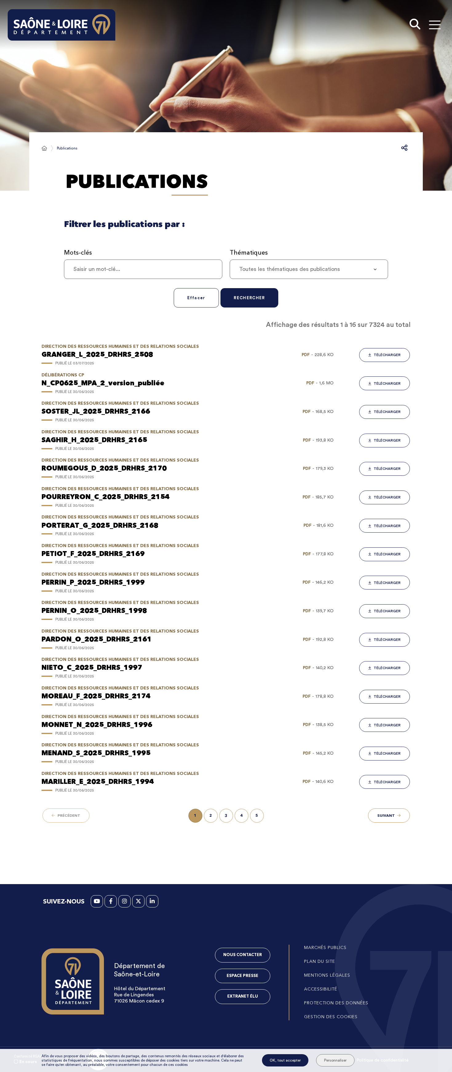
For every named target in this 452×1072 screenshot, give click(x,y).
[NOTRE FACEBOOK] (111, 901)
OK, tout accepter (285, 1060)
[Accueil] (44, 148)
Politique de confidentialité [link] (382, 1060)
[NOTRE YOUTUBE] (97, 901)
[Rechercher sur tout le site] (415, 25)
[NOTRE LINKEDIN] (152, 901)
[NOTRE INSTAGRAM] (124, 901)
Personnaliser (335, 1060)
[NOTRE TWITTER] (138, 901)
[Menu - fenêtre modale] (434, 24)
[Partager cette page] (404, 148)
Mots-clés (78, 252)
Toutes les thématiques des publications (289, 269)
